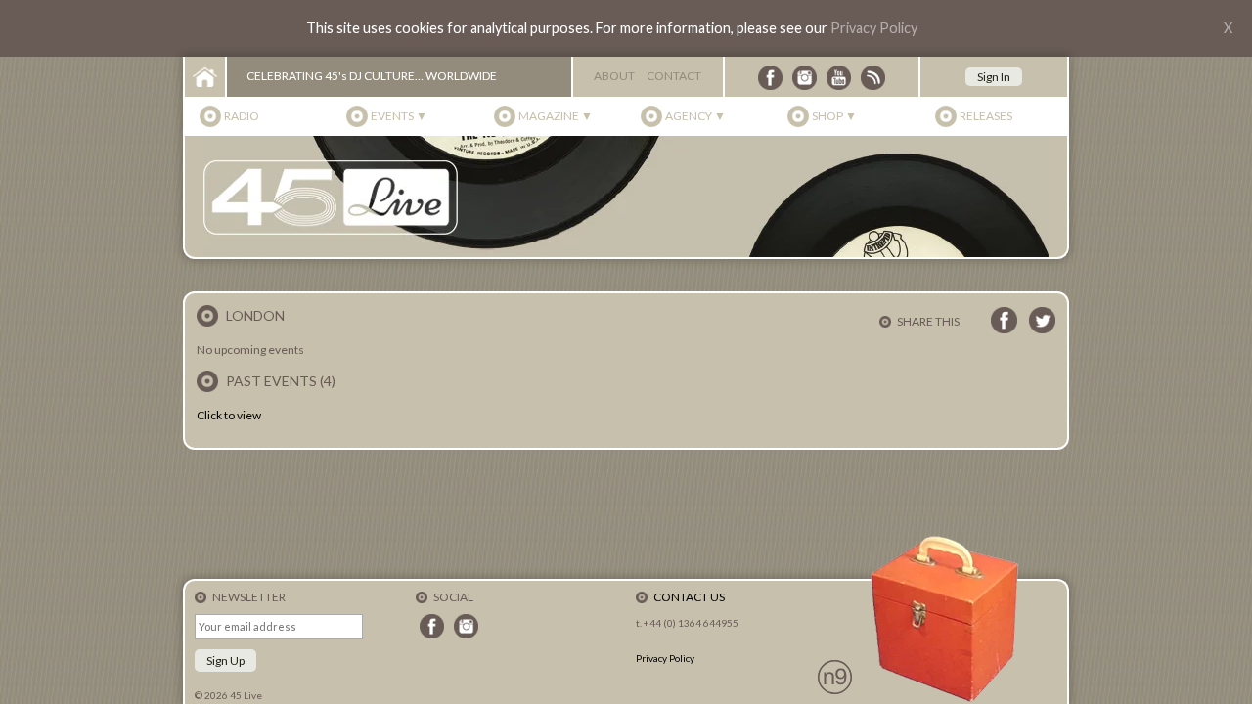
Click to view (229, 415)
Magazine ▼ (555, 116)
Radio (241, 116)
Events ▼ (399, 116)
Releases (986, 116)
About (614, 75)
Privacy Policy (873, 28)
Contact (674, 75)
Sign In (993, 76)
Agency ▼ (695, 116)
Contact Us (689, 597)
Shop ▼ (834, 116)
